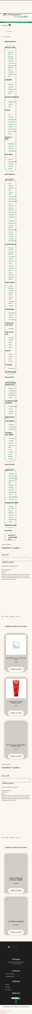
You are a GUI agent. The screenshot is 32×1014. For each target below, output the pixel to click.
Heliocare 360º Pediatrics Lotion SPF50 (16, 745)
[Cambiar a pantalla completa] (4, 1011)
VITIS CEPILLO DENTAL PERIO (16, 879)
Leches (17, 616)
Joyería (8, 365)
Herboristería (11, 503)
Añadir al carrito (8, 562)
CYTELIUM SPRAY (16, 921)
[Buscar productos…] (3, 10)
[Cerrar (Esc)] (10, 1011)
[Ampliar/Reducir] (1, 1011)
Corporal (9, 309)
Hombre (8, 80)
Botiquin (9, 180)
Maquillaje (10, 47)
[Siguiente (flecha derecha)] (4, 1013)
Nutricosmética (12, 97)
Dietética (9, 470)
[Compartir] (7, 1011)
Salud (8, 350)
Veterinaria (10, 372)
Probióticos (11, 525)
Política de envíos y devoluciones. (21, 1006)
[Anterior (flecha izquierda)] (1, 1013)
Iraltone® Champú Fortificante (16, 702)
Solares (9, 154)
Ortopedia (10, 282)
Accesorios (10, 244)
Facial (8, 110)
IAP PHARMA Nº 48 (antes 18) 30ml (16, 658)
